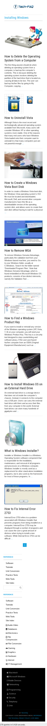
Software (9, 563)
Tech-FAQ (24, 713)
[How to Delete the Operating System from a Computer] (23, 37)
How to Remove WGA (17, 250)
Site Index (10, 583)
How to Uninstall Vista (18, 118)
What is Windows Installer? (21, 451)
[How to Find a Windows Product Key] (23, 300)
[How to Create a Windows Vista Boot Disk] (23, 165)
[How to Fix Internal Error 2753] (23, 494)
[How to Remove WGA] (23, 233)
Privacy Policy (24, 718)
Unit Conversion (12, 571)
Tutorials (9, 567)
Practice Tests (12, 575)
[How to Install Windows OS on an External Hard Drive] (23, 366)
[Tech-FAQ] (23, 6)
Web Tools (10, 579)
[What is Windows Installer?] (23, 432)
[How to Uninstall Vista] (23, 103)
